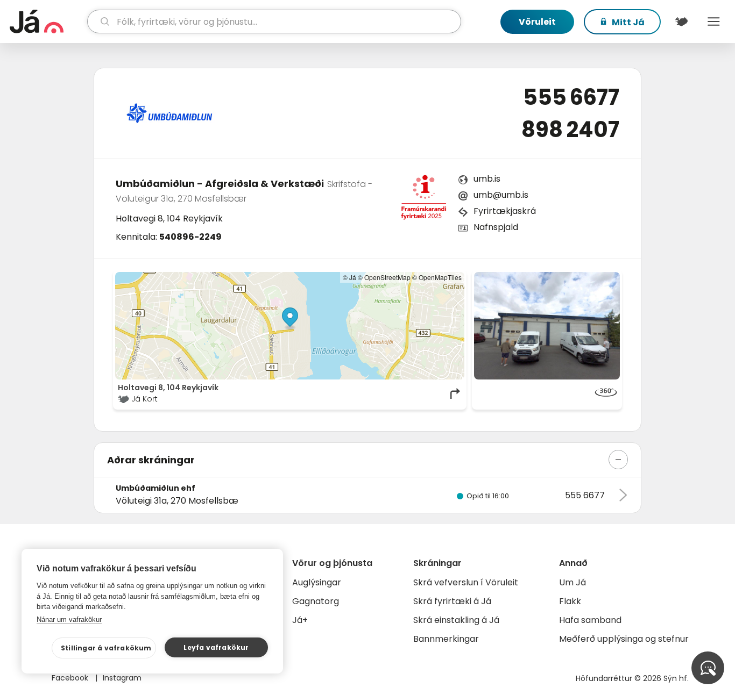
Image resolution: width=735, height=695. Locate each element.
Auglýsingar (316, 582)
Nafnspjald (495, 227)
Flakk (570, 601)
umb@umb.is (500, 195)
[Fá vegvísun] (456, 393)
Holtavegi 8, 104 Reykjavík (169, 218)
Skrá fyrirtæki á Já (452, 601)
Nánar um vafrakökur (69, 619)
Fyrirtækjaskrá (504, 211)
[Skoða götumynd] (547, 325)
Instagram (122, 677)
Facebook (71, 677)
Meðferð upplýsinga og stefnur (624, 639)
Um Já (572, 582)
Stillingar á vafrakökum (106, 648)
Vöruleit (537, 22)
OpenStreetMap (387, 277)
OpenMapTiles (440, 277)
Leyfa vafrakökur (216, 647)
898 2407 (570, 129)
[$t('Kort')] (681, 21)
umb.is (486, 179)
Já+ (300, 620)
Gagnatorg (315, 601)
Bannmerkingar (446, 639)
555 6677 (571, 97)
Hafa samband (590, 620)
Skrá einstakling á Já (456, 620)
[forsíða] (47, 21)
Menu (713, 21)
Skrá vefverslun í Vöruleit (465, 582)
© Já (349, 277)
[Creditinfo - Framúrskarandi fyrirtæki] (423, 200)
